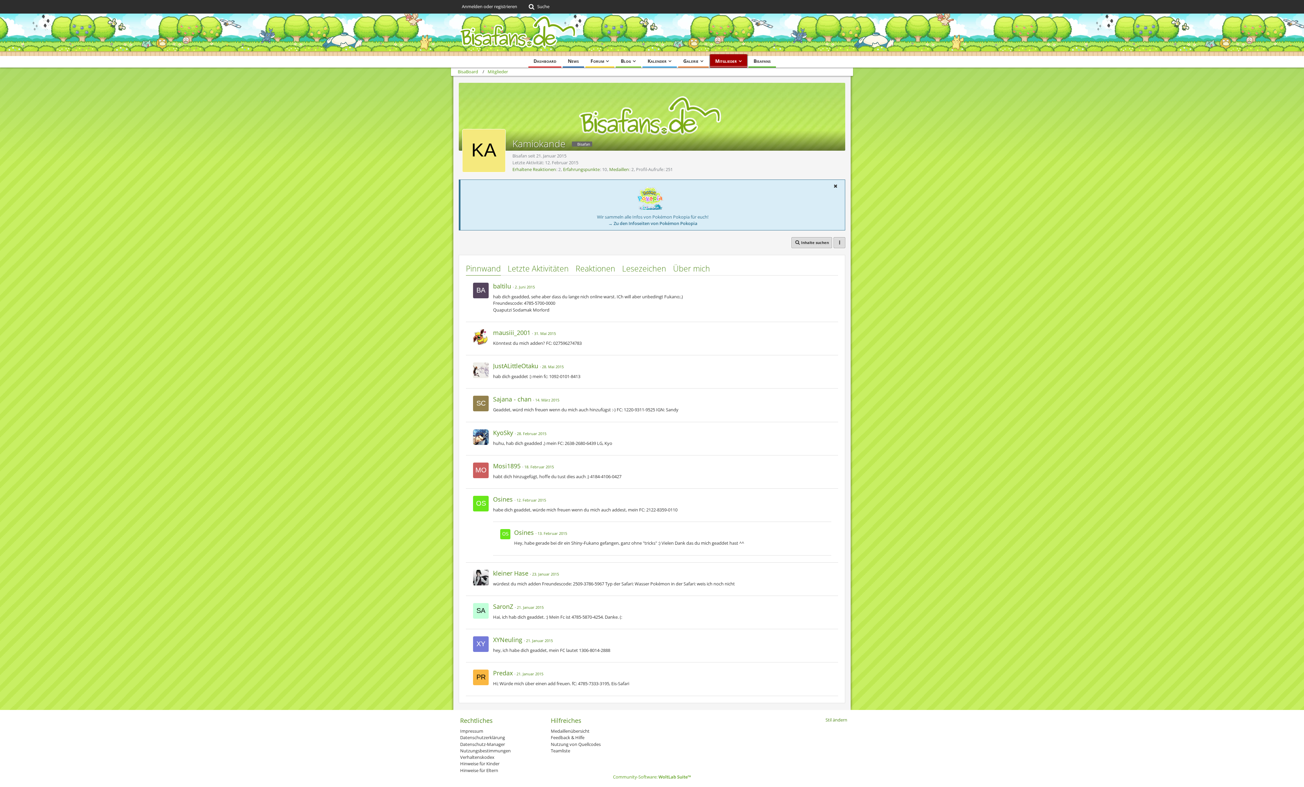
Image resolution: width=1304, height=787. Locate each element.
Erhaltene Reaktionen (534, 169)
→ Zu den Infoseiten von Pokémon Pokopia (653, 223)
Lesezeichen (644, 268)
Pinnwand (483, 268)
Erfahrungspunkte (581, 169)
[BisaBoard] (652, 35)
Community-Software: (652, 777)
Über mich (691, 268)
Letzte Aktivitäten (538, 268)
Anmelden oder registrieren (489, 6)
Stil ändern (836, 720)
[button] (835, 186)
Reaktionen (595, 268)
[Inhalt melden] (826, 285)
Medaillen (619, 169)
